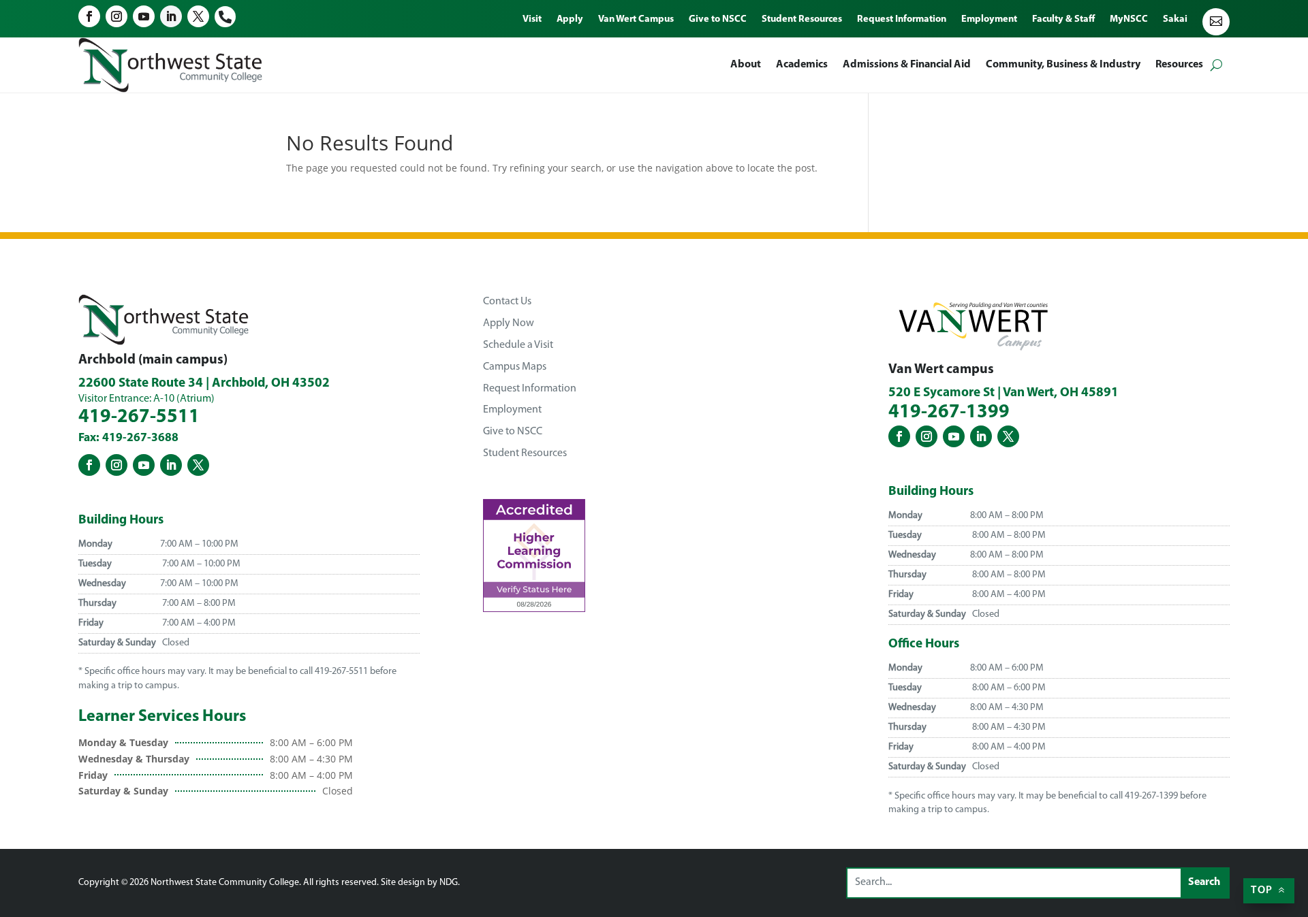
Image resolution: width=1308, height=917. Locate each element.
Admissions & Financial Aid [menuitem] (907, 64)
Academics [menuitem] (802, 64)
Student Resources (525, 453)
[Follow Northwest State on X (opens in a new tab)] (198, 16)
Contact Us (507, 301)
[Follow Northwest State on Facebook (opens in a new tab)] (89, 16)
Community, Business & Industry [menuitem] (1063, 64)
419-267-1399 (949, 412)
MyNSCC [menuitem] (1129, 20)
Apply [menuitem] (570, 20)
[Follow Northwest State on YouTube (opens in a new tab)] (144, 16)
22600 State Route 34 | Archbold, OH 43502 (204, 383)
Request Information (529, 388)
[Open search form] (1216, 65)
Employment (512, 409)
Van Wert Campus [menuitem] (636, 20)
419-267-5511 (139, 417)
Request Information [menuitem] (901, 20)
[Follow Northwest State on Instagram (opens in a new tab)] (116, 16)
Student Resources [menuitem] (802, 20)
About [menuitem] (745, 64)
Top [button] (1262, 890)
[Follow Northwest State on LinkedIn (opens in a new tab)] (171, 16)
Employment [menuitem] (989, 20)
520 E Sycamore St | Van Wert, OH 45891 (1003, 393)
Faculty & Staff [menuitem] (1063, 20)
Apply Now (508, 323)
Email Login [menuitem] (1216, 21)
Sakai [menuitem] (1175, 20)
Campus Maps (514, 366)
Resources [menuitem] (1179, 64)
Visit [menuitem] (532, 20)
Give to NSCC (512, 431)
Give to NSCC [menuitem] (718, 20)
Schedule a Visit (518, 345)
